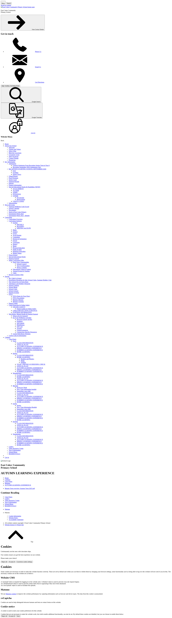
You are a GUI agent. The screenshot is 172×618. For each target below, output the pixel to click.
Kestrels (15, 421)
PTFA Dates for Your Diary (21, 296)
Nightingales (17, 434)
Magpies (15, 386)
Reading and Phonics (27, 359)
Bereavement (21, 199)
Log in (7, 457)
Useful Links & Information (17, 335)
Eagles (15, 404)
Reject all (4, 562)
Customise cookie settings (24, 562)
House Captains (22, 267)
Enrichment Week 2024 (16, 214)
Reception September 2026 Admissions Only (27, 167)
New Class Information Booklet (27, 407)
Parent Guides (13, 303)
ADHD (15, 192)
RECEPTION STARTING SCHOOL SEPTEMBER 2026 (27, 169)
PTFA (11, 294)
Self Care (20, 327)
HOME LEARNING (23, 352)
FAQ (14, 171)
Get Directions (39, 82)
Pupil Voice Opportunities (21, 262)
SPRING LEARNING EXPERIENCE (29, 348)
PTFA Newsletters (18, 298)
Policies (11, 183)
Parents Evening (14, 292)
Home (7, 144)
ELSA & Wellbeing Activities (22, 318)
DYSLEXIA (17, 194)
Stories (19, 405)
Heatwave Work (22, 387)
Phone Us (38, 51)
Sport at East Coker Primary (17, 212)
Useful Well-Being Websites (21, 334)
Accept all (12, 562)
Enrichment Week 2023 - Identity (19, 215)
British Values (17, 253)
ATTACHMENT (18, 189)
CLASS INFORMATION (25, 343)
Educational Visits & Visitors (22, 269)
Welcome (12, 147)
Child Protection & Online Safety (19, 305)
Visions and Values (15, 149)
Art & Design (17, 235)
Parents (7, 276)
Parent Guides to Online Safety (26, 309)
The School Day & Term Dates (18, 282)
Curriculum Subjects (15, 221)
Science (15, 232)
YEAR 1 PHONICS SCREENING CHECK (31, 364)
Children (7, 337)
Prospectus (12, 160)
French (15, 241)
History (15, 244)
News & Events (10, 205)
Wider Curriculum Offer (16, 260)
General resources (22, 330)
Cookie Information (15, 516)
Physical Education (19, 248)
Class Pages (12, 339)
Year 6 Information (15, 450)
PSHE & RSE (17, 249)
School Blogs (13, 452)
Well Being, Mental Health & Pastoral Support (23, 314)
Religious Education (19, 251)
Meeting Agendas (18, 301)
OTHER (15, 196)
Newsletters (12, 210)
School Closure (13, 291)
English (15, 223)
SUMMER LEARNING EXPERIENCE (30, 350)
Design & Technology (20, 239)
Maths (15, 230)
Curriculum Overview (16, 219)
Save (18, 616)
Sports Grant (13, 180)
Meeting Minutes (18, 300)
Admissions (12, 164)
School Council (21, 264)
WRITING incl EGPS (24, 228)
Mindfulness (20, 325)
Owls (14, 341)
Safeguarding (13, 203)
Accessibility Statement (16, 519)
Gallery (11, 447)
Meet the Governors (15, 153)
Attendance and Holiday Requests (19, 284)
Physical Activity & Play (24, 319)
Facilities (15, 172)
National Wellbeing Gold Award (19, 206)
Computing (16, 237)
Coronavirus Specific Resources (27, 332)
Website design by (14, 525)
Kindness (20, 321)
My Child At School (15, 278)
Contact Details (13, 158)
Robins (15, 353)
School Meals (13, 287)
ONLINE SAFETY (19, 307)
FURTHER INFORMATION (22, 312)
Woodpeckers (17, 373)
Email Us (38, 67)
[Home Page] (18, 7)
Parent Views (17, 174)
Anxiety (19, 328)
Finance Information (15, 185)
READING (20, 226)
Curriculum (8, 217)
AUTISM (16, 190)
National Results (14, 181)
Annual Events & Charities (21, 271)
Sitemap (7, 509)
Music (15, 246)
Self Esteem (20, 323)
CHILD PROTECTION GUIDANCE (25, 310)
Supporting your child (23, 391)
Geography (16, 242)
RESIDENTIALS (14, 454)
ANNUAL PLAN (22, 344)
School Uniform (14, 285)
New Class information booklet (26, 389)
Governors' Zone (14, 155)
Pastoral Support (14, 258)
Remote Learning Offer (16, 275)
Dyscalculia (20, 198)
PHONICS (20, 224)
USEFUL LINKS (18, 201)
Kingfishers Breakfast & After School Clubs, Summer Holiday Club (30, 280)
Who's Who (12, 151)
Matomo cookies (11, 594)
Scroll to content (6, 5)
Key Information (10, 162)
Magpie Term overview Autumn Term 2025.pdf (20, 488)
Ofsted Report (13, 176)
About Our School (10, 146)
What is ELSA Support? (20, 316)
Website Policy (13, 518)
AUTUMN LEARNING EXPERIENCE (30, 346)
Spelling (23, 362)
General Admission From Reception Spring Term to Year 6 (31, 165)
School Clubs (13, 289)
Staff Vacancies (13, 156)
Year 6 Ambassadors (23, 266)
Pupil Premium (13, 178)
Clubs (14, 273)
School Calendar (14, 208)
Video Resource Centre (16, 448)
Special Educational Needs (17, 257)
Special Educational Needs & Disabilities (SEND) (24, 187)
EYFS (15, 233)
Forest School (13, 255)
